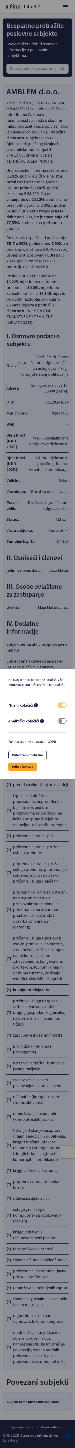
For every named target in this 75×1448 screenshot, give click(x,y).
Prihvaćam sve (22, 766)
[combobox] (37, 69)
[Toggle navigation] (66, 6)
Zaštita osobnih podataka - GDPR (32, 741)
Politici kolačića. (53, 685)
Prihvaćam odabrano (27, 755)
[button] (36, 705)
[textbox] (37, 68)
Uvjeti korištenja (21, 1427)
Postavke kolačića (49, 1427)
